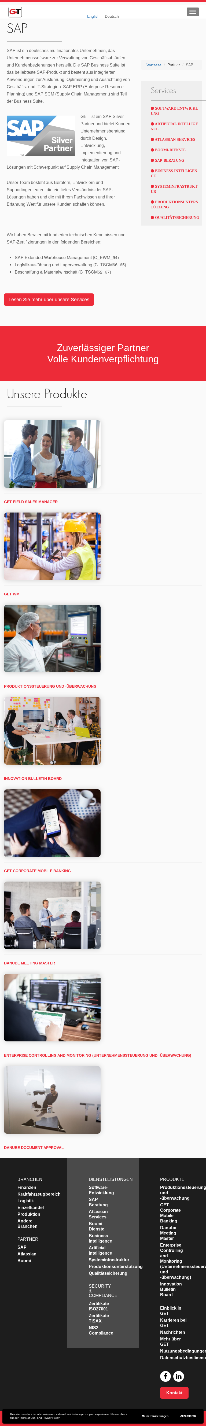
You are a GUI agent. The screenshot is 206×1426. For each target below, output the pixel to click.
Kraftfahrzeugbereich (39, 1194)
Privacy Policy (51, 1417)
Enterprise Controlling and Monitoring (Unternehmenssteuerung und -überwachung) (97, 1055)
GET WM (12, 594)
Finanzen (26, 1187)
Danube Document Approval (34, 1147)
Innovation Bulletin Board (33, 778)
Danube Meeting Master (29, 963)
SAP (22, 1247)
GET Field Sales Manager (31, 502)
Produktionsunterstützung (116, 1266)
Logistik (25, 1201)
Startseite (153, 65)
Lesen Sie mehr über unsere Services (49, 299)
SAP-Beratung (169, 161)
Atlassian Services (174, 140)
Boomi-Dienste (170, 150)
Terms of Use (27, 1417)
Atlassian (26, 1254)
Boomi (24, 1260)
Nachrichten (172, 1332)
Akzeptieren (188, 1416)
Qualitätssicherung (176, 218)
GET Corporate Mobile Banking (37, 871)
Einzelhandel (30, 1207)
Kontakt (174, 1393)
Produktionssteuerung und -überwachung (50, 686)
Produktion (28, 1214)
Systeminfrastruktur (109, 1260)
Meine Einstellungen (155, 1416)
